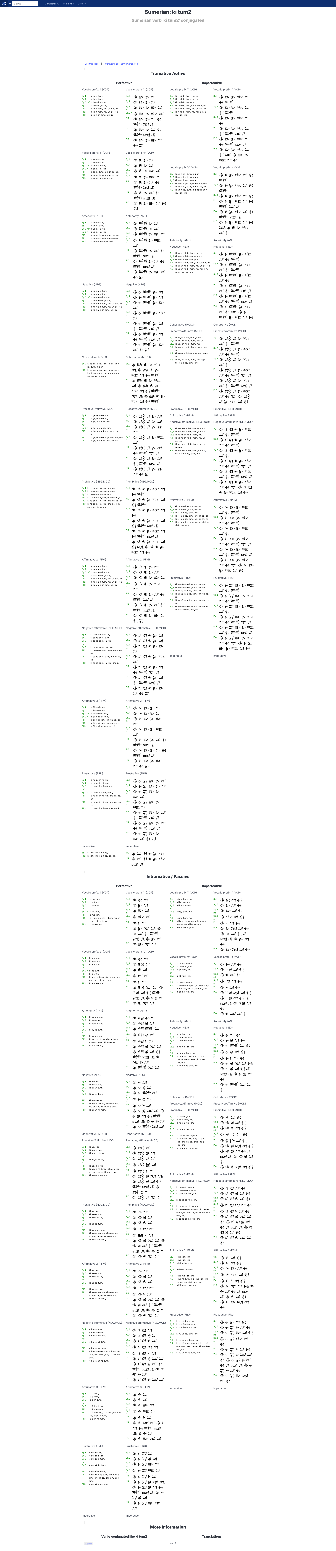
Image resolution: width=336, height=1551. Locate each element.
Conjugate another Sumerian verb (122, 63)
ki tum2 (88, 1543)
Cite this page (91, 63)
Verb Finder (68, 3)
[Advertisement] (160, 41)
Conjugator (50, 3)
